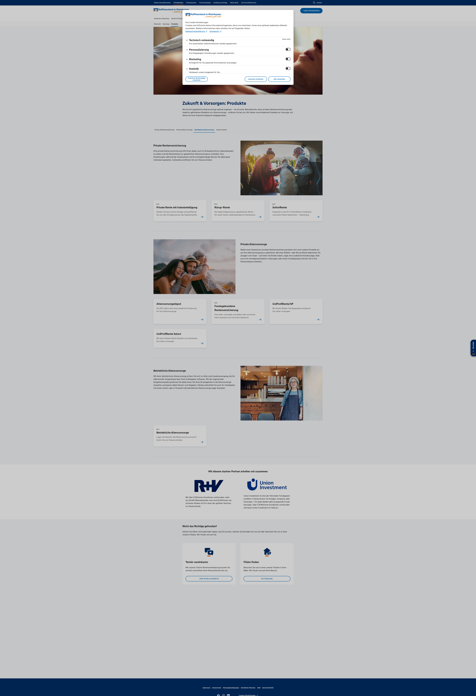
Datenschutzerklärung (195, 31)
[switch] (288, 49)
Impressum (214, 31)
